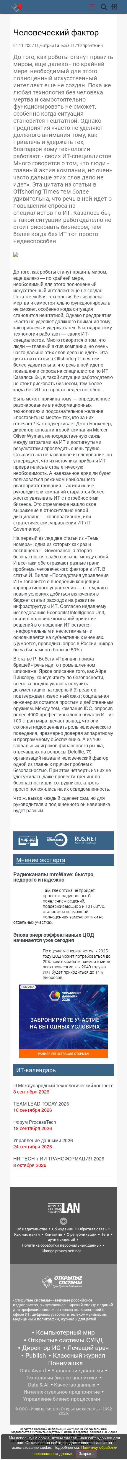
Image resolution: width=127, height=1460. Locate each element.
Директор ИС (41, 1347)
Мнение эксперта (40, 860)
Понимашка (65, 1363)
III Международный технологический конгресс (63, 1085)
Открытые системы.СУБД (65, 1340)
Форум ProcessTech (34, 1122)
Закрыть (86, 1453)
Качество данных (74, 1385)
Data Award (33, 1371)
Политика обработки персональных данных (61, 1245)
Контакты (53, 1234)
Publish (35, 1355)
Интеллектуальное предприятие (62, 1392)
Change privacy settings (62, 1251)
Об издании (63, 1229)
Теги (105, 1234)
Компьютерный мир (65, 1332)
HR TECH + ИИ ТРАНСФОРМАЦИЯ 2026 (58, 1158)
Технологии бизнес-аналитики (61, 1378)
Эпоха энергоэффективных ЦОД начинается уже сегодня (53, 937)
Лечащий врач (88, 1347)
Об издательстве (32, 1229)
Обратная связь (92, 1229)
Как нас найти (27, 1234)
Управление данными (77, 1371)
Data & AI (38, 1385)
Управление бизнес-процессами (61, 1399)
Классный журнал (79, 1355)
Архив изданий (61, 1240)
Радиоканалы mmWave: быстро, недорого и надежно (54, 877)
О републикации (82, 1234)
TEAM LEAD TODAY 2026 (41, 1103)
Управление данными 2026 (43, 1140)
